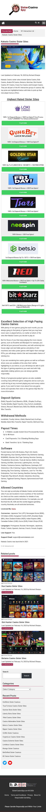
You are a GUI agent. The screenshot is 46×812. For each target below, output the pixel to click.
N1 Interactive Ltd (8, 546)
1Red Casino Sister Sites (12, 718)
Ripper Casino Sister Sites (12, 729)
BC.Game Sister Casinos (12, 756)
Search (5, 672)
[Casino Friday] (23, 179)
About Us (37, 795)
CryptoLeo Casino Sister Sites (14, 737)
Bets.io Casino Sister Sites (12, 725)
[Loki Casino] (23, 108)
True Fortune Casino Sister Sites (14, 706)
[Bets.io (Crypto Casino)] (23, 248)
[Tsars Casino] (23, 202)
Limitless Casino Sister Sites (13, 745)
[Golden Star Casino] (23, 156)
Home (7, 795)
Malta (14, 509)
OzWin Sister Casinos (11, 733)
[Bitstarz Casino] (23, 296)
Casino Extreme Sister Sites (13, 741)
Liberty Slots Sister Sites (12, 714)
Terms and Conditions (18, 795)
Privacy (30, 795)
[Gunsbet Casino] (23, 133)
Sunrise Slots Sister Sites (12, 710)
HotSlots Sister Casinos (11, 702)
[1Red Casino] (23, 271)
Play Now (23, 123)
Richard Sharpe (7, 583)
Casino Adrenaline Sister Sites (14, 721)
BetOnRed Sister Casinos (12, 752)
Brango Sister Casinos (11, 748)
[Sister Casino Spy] (3, 23)
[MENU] (43, 22)
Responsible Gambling (22, 798)
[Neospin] (23, 225)
